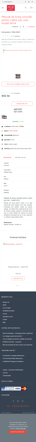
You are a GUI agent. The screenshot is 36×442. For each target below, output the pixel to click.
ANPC (9, 406)
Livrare (5, 313)
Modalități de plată (8, 310)
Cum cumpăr (7, 308)
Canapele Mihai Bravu (17, 355)
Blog (4, 322)
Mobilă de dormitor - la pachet (12, 342)
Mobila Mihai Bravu (17, 358)
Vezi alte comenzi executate (18, 84)
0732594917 (7, 355)
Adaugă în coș (22, 103)
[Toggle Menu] (2, 7)
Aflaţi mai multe (21, 428)
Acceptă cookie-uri (17, 432)
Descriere (7, 157)
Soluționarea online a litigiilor (20, 406)
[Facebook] (20, 26)
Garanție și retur (8, 316)
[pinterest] (32, 2)
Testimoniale (7, 375)
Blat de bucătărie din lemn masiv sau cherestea (17, 345)
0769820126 (7, 361)
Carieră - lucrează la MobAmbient (13, 370)
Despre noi (6, 302)
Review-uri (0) (20, 157)
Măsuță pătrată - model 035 (18, 267)
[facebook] (25, 2)
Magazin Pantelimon (17, 361)
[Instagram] (18, 401)
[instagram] (28, 2)
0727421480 (7, 358)
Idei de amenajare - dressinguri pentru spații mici (18, 333)
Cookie (5, 319)
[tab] (7, 157)
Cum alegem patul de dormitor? (12, 336)
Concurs (5, 372)
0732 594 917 (7, 2)
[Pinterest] (23, 26)
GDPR (4, 305)
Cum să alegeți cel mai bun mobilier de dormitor (17, 339)
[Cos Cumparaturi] (31, 8)
